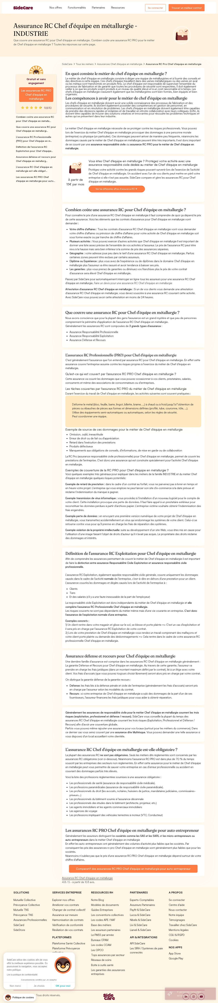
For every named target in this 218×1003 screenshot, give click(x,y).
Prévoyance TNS (23, 915)
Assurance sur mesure (65, 915)
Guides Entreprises (102, 909)
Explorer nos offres (63, 900)
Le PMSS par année (102, 935)
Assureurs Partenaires (142, 905)
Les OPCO (97, 950)
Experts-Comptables (142, 900)
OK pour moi (63, 985)
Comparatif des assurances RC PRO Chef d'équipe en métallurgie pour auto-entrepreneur (133, 868)
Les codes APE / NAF (103, 920)
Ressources (118, 7)
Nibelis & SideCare (140, 920)
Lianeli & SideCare (140, 930)
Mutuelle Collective (24, 900)
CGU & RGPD (177, 935)
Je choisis (39, 985)
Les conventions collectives (107, 915)
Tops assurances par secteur (107, 955)
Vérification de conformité (67, 925)
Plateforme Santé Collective (68, 943)
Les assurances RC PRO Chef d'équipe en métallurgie (36, 94)
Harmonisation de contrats (67, 920)
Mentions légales (179, 930)
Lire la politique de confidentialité (22, 975)
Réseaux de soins (101, 960)
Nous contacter (178, 909)
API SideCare (137, 943)
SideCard (18, 925)
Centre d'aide (177, 905)
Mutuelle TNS (21, 909)
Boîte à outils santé (102, 965)
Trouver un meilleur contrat (187, 7)
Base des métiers (101, 925)
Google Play (176, 958)
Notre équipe (176, 915)
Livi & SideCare (138, 925)
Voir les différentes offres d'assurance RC (115, 189)
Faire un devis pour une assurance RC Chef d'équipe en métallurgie (133, 283)
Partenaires (98, 7)
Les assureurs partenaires (105, 930)
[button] (19, 997)
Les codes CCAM (101, 945)
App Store (175, 953)
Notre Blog (97, 900)
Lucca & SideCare (140, 915)
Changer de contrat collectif (68, 909)
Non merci (15, 985)
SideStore (19, 930)
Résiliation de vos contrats (67, 930)
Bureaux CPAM (99, 940)
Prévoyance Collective (26, 905)
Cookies (173, 940)
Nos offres (56, 7)
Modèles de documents (105, 905)
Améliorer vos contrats (65, 905)
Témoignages (177, 920)
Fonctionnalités (77, 7)
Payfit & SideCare (140, 909)
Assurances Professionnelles (30, 920)
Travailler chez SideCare (183, 925)
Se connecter (155, 7)
